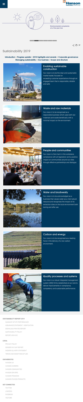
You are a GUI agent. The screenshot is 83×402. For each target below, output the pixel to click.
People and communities (57, 150)
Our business (43, 60)
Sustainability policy (13, 332)
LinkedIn (8, 391)
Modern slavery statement (16, 350)
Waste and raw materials (57, 108)
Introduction (10, 57)
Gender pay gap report (14, 347)
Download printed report (15, 329)
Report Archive (11, 335)
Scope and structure (59, 60)
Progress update (24, 57)
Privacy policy (11, 344)
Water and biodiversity (55, 192)
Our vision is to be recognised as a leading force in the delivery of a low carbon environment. (59, 241)
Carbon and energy (54, 234)
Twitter (8, 388)
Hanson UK (9, 363)
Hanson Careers (11, 366)
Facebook (9, 394)
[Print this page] (76, 45)
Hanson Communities (13, 369)
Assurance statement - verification (19, 325)
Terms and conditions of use (16, 354)
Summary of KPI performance (17, 322)
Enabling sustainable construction (54, 68)
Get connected (9, 385)
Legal (5, 341)
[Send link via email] (79, 45)
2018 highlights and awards (44, 57)
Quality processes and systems (60, 276)
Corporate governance (68, 57)
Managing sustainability (25, 60)
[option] (41, 23)
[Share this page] (73, 45)
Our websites (8, 359)
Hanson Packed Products (15, 379)
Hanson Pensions (12, 376)
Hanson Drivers (11, 372)
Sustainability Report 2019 (14, 319)
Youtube (8, 398)
